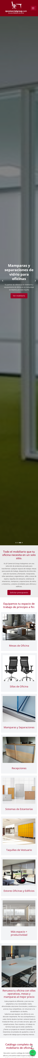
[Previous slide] (2, 280)
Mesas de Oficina (19, 645)
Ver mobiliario (19, 296)
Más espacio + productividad (19, 933)
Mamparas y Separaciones (19, 727)
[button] (33, 8)
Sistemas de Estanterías (19, 809)
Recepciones (19, 768)
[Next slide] (35, 280)
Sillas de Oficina (19, 686)
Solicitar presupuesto (19, 592)
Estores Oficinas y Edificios (19, 890)
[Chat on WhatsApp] (33, 1053)
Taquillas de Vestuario (19, 850)
